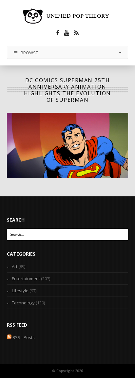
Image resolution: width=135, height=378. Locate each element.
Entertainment (26, 278)
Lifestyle (20, 291)
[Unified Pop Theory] (67, 16)
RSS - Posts (23, 337)
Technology (23, 303)
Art (14, 266)
